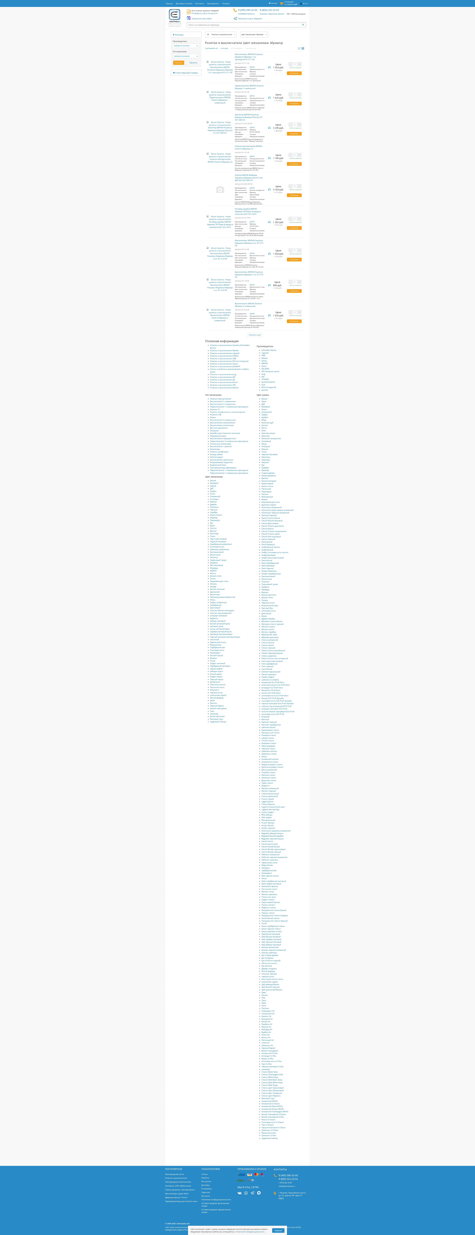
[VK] (239, 1193)
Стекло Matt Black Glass (271, 1080)
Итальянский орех (269, 605)
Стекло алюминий (269, 640)
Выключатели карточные (221, 459)
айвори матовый (218, 621)
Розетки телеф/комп (219, 451)
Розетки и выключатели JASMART (225, 366)
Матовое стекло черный (272, 624)
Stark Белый (266, 560)
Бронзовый (215, 607)
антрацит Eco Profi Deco (272, 687)
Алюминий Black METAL (272, 1106)
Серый (213, 486)
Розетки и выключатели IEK (222, 379)
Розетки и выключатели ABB (223, 358)
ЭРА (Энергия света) (270, 371)
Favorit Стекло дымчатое (272, 526)
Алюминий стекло (269, 762)
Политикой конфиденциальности (250, 1232)
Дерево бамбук (268, 618)
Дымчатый (215, 592)
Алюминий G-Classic (270, 1103)
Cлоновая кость (217, 650)
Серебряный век (217, 647)
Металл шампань (269, 894)
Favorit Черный (268, 539)
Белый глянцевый (218, 708)
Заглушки (214, 430)
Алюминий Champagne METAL (275, 1111)
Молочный (215, 554)
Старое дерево (268, 473)
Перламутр (215, 520)
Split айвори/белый (270, 984)
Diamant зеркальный (270, 671)
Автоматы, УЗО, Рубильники (178, 1186)
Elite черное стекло (270, 876)
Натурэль (265, 868)
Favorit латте (267, 841)
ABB (263, 355)
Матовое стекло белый (271, 621)
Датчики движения (218, 428)
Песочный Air (267, 1040)
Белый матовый (217, 589)
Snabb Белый (267, 550)
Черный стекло (268, 748)
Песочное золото (218, 684)
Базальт (213, 658)
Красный (265, 436)
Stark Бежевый (268, 565)
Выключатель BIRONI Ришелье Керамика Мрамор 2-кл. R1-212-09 (249, 243)
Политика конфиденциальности (216, 1199)
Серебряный (215, 605)
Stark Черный (267, 568)
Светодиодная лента (174, 1174)
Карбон (213, 570)
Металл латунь (268, 626)
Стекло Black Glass (269, 1072)
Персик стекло (267, 913)
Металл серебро (268, 632)
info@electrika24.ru (246, 13)
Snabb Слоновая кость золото (274, 552)
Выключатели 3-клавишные (223, 420)
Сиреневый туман (218, 560)
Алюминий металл (270, 759)
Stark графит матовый (271, 883)
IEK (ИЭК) (265, 368)
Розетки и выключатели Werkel (224, 350)
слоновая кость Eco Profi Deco (274, 695)
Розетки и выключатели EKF (223, 377)
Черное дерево (268, 746)
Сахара (213, 586)
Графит (213, 491)
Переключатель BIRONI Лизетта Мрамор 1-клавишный (249, 86)
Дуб (211, 488)
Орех (263, 401)
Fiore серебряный (269, 663)
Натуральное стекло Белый (273, 910)
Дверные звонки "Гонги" (176, 1197)
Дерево (213, 504)
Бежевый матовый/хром (221, 634)
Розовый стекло (268, 735)
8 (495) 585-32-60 (247, 10)
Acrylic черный (268, 828)
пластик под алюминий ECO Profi (276, 706)
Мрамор (213, 517)
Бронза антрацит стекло (272, 767)
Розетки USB (215, 414)
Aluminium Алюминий (271, 507)
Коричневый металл (270, 902)
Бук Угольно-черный (270, 960)
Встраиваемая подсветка (221, 462)
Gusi (263, 384)
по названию (237, 48)
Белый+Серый (216, 655)
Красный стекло (268, 780)
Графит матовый (217, 663)
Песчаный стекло (269, 889)
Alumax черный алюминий (273, 950)
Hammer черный (269, 722)
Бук (211, 523)
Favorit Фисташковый (271, 536)
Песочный (266, 489)
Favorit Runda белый (270, 846)
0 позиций (291, 3)
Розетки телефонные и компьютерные (227, 412)
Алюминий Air (268, 1013)
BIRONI (252, 67)
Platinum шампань (269, 860)
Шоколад (214, 533)
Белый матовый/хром (220, 623)
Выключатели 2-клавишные (223, 404)
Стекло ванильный (270, 793)
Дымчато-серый (268, 505)
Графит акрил (216, 676)
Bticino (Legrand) (268, 387)
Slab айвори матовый (271, 944)
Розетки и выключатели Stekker (224, 356)
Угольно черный (269, 973)
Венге (264, 428)
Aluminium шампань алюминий (275, 830)
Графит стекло (267, 899)
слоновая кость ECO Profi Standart (276, 701)
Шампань (214, 507)
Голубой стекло (268, 772)
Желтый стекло (268, 775)
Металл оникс (267, 629)
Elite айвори (266, 815)
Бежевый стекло (268, 743)
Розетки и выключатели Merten (224, 387)
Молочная (214, 594)
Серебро (214, 512)
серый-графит (216, 668)
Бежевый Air (267, 1019)
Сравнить (269, 67)
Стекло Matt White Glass (272, 1082)
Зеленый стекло (268, 777)
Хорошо (278, 1230)
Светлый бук (267, 608)
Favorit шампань (268, 674)
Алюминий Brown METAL (272, 1109)
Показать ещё (255, 335)
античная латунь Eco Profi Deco (275, 685)
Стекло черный (268, 648)
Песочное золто (217, 687)
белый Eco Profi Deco (270, 690)
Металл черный (268, 791)
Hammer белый (268, 727)
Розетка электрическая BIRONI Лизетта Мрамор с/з (248, 147)
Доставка (205, 1185)
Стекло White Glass (269, 1077)
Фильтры (178, 34)
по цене (225, 48)
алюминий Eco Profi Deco (272, 682)
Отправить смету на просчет (205, 13)
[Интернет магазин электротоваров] (174, 15)
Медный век (215, 645)
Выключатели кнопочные (222, 425)
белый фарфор (217, 697)
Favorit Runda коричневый (273, 849)
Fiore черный (267, 666)
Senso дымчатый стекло (272, 979)
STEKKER (265, 379)
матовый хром (216, 626)
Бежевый (214, 483)
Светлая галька (268, 433)
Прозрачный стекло (270, 732)
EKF (263, 376)
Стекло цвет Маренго (271, 1095)
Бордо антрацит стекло (271, 764)
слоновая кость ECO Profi (272, 714)
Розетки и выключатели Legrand (224, 353)
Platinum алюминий (270, 854)
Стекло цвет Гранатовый (272, 1088)
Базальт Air (266, 1016)
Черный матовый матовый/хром (225, 637)
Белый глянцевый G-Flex (272, 1117)
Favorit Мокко (267, 528)
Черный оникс (268, 602)
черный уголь (216, 692)
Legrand (264, 353)
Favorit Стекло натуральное (273, 531)
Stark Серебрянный (270, 563)
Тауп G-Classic (267, 1125)
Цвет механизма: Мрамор (252, 34)
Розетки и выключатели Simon (224, 363)
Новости (205, 1177)
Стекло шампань (269, 656)
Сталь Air (265, 1042)
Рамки (213, 417)
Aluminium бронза (269, 886)
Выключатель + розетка (221, 446)
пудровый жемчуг (218, 721)
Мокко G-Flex (267, 1058)
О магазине (206, 1188)
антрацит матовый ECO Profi (274, 708)
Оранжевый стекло (270, 730)
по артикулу (251, 48)
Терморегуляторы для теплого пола (181, 1201)
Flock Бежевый (268, 544)
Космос (264, 995)
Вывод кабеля (216, 454)
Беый (212, 700)
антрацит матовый (218, 615)
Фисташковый (216, 565)
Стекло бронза (268, 804)
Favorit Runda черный (271, 852)
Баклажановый (217, 552)
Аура (263, 992)
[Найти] (303, 25)
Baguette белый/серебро (272, 836)
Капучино (214, 690)
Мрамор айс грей (269, 634)
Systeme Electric (268, 382)
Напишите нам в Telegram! (250, 18)
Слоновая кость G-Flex (271, 1061)
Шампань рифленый (219, 549)
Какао (264, 444)
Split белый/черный (270, 987)
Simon (264, 361)
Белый (213, 480)
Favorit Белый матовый (272, 520)
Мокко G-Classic (268, 1119)
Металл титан (267, 891)
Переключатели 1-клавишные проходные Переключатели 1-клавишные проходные (229, 471)
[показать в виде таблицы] (303, 49)
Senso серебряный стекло (273, 926)
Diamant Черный (269, 515)
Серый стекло (267, 738)
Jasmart (264, 390)
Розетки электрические (220, 398)
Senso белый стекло (270, 918)
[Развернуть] (208, 34)
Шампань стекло (269, 754)
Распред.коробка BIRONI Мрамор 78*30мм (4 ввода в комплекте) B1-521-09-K (248, 211)
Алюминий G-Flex (269, 1053)
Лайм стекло (267, 783)
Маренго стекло (268, 907)
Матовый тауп (216, 719)
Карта (281, 1198)
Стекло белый (267, 642)
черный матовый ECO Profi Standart (277, 703)
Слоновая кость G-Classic (272, 1122)
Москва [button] (273, 3)
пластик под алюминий (220, 613)
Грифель (214, 562)
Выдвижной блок (218, 465)
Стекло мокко (267, 645)
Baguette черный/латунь (272, 838)
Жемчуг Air (266, 1027)
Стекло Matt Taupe (269, 1085)
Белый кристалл (268, 595)
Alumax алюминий (269, 947)
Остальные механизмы (220, 444)
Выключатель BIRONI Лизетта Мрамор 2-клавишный (248, 304)
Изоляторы (215, 449)
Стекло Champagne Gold (272, 1074)
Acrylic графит (267, 812)
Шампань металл (269, 751)
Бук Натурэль (267, 958)
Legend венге (267, 801)
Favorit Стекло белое (270, 518)
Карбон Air (266, 1032)
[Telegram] (252, 1193)
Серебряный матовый (220, 666)
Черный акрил (216, 679)
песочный (214, 639)
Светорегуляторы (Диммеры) (223, 467)
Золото (213, 528)
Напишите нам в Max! (202, 18)
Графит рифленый (218, 602)
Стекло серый (267, 799)
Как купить (206, 1181)
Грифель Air (266, 1024)
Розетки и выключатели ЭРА (223, 385)
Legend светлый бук (270, 809)
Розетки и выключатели (222, 34)
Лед (263, 997)
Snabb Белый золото (270, 547)
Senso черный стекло (271, 928)
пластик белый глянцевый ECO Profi (277, 711)
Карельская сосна (218, 642)
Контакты (205, 1196)
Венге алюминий (269, 769)
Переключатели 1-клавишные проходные (229, 406)
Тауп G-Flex (266, 1064)
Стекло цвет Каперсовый (272, 1090)
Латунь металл (268, 905)
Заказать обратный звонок (272, 13)
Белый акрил (216, 674)
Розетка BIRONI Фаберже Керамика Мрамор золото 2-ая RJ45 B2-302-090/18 (248, 178)
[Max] (259, 1193)
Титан (212, 493)
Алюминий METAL (269, 1101)
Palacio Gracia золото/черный (274, 658)
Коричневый (216, 515)
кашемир (214, 713)
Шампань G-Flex (268, 1135)
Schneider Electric (268, 350)
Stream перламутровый (272, 653)
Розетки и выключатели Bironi (224, 382)
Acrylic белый (267, 825)
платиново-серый (218, 695)
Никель (213, 584)
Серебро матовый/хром (221, 631)
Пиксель (265, 1008)
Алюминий (215, 496)
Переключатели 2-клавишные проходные (229, 441)
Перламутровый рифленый (222, 597)
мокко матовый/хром (220, 629)
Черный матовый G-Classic (273, 1127)
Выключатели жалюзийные (222, 422)
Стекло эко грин (268, 897)
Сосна (212, 578)
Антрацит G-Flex (268, 1056)
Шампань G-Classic (269, 1130)
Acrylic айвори (267, 822)
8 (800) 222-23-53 (269, 10)
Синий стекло (267, 740)
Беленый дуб (267, 422)
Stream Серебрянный (271, 573)
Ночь (263, 1005)
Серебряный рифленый (221, 544)
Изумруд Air (266, 1029)
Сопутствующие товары (186, 72)
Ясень (212, 600)
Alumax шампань (269, 952)
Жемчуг (213, 501)
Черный (213, 509)
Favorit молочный (269, 844)
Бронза (213, 531)
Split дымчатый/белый (271, 989)
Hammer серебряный (271, 724)
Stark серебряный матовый (273, 881)
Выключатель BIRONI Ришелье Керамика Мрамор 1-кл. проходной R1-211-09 (249, 57)
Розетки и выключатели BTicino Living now (229, 361)
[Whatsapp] (246, 1193)
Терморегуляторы (218, 436)
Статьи (204, 1174)
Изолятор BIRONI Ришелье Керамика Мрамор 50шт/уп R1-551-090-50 (249, 117)
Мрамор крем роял (270, 637)
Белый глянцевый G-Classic (273, 1114)
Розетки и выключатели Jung (223, 374)
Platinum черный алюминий (274, 857)
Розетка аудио (216, 457)
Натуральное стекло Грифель (274, 915)
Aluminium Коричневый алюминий (277, 510)
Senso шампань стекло (271, 931)
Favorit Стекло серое (270, 534)
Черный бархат (217, 706)
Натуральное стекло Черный (274, 921)
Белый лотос (216, 576)
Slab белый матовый (270, 934)
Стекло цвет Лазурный (271, 1093)
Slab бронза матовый (271, 936)
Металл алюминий (270, 788)
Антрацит (214, 499)
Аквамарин (215, 652)
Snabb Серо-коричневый (272, 557)
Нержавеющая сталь (219, 581)
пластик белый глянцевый (222, 610)
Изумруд (214, 568)
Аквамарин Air (268, 1011)
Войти (305, 3)
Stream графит (267, 677)
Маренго (214, 618)
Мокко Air (265, 1037)
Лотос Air (265, 1034)
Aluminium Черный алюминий (275, 512)
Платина (214, 557)
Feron (263, 366)
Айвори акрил (216, 671)
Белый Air (265, 1021)
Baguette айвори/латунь (272, 833)
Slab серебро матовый (271, 939)
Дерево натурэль (269, 968)
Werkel (264, 358)
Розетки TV (215, 409)
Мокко (213, 573)
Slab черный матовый (271, 942)
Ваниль (213, 703)
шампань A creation (270, 679)
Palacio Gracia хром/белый (273, 650)
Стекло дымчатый (269, 796)
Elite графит (266, 817)
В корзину (294, 73)
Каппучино (215, 682)
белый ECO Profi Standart (272, 698)
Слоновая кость (217, 546)
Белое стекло (267, 486)
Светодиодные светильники (178, 1182)
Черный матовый (218, 541)
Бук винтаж (266, 966)
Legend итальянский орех (273, 807)
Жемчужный (267, 496)
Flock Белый (266, 542)
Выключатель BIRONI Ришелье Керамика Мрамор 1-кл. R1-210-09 (249, 274)
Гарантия (205, 1192)
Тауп (212, 711)
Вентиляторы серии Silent (177, 1193)
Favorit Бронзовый (269, 523)
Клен (263, 430)
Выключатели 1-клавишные (223, 401)
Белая (264, 616)
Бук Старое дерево (269, 955)
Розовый (265, 716)
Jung (263, 374)
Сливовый (266, 441)
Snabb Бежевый (268, 555)
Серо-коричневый (218, 539)
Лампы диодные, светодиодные (179, 1189)
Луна (263, 1000)
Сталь (212, 536)
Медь (263, 420)
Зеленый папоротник (271, 438)
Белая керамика (268, 475)
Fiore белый (266, 669)
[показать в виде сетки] (299, 49)
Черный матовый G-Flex (272, 1066)
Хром (212, 525)
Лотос (212, 660)
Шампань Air (267, 1045)
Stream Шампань (269, 571)
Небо (263, 1003)
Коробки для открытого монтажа (225, 433)
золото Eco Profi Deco (271, 693)
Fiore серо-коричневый (272, 661)
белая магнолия (217, 716)
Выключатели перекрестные (223, 438)
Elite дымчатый (268, 820)
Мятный (265, 719)
